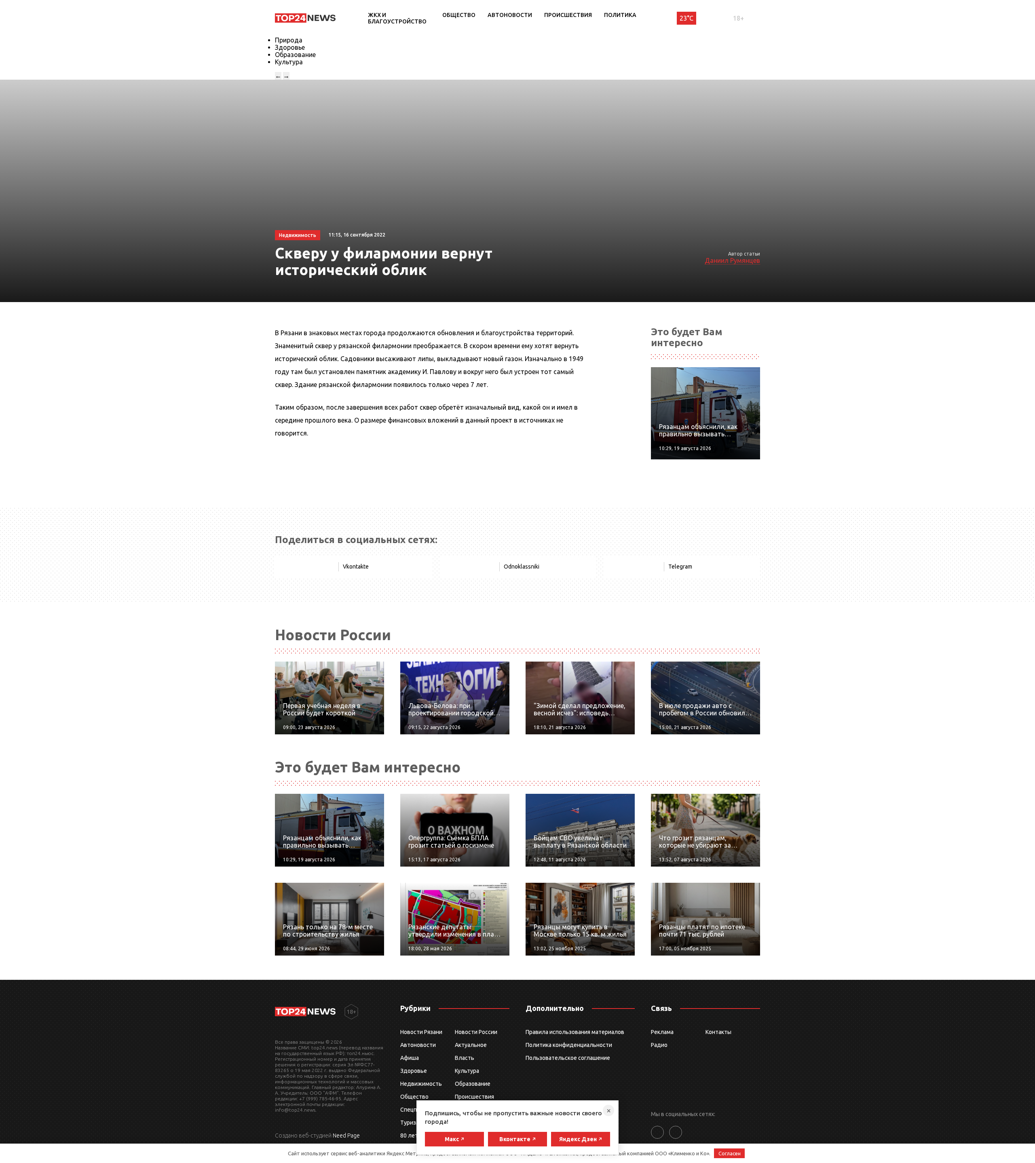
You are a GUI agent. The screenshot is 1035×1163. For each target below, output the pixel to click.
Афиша (409, 1058)
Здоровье (290, 47)
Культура (289, 62)
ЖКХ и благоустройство (397, 18)
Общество (458, 15)
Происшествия (568, 15)
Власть (464, 1058)
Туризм (410, 1122)
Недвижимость (421, 1084)
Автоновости (510, 15)
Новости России (476, 1032)
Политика (620, 15)
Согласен (729, 1153)
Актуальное (471, 1045)
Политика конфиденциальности (569, 1045)
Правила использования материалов (575, 1032)
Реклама (662, 1032)
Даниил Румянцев (732, 260)
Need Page (346, 1135)
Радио (659, 1045)
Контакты (718, 1032)
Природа (288, 40)
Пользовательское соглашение (568, 1058)
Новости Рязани (421, 1032)
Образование (295, 54)
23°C (686, 18)
